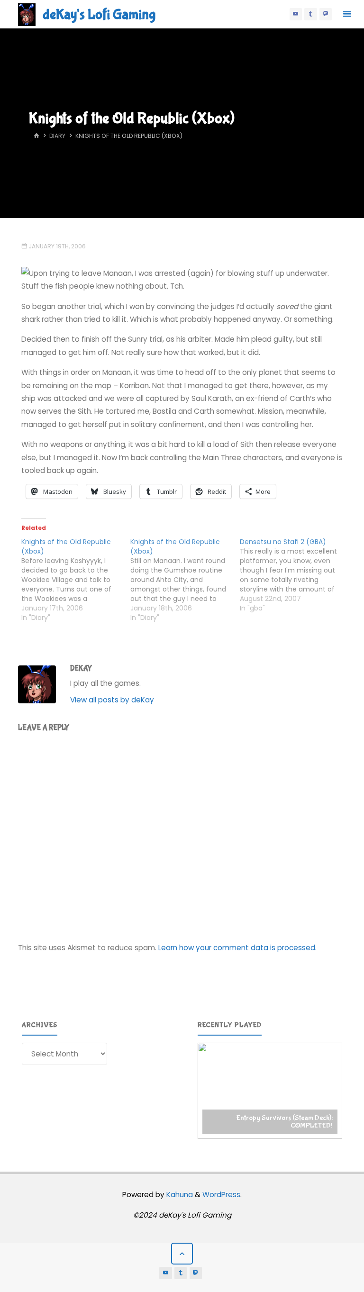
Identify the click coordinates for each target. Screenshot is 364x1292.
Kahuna (178, 1195)
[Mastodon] (325, 14)
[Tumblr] (310, 14)
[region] (270, 1091)
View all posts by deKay (112, 700)
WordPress (221, 1195)
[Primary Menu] (347, 14)
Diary (57, 136)
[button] (270, 1091)
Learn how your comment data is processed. (237, 948)
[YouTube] (296, 14)
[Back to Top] (182, 1254)
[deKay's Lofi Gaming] (27, 14)
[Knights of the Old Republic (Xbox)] (75, 579)
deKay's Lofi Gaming (99, 14)
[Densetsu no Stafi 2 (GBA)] (294, 575)
